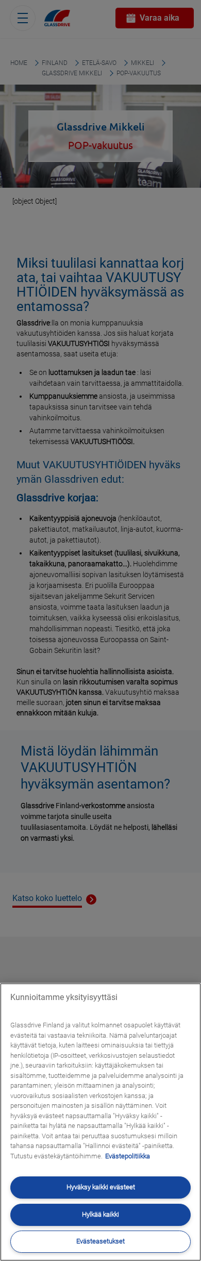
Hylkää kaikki (100, 1214)
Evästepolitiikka (127, 1156)
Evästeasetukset (100, 1241)
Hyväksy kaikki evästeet (100, 1187)
